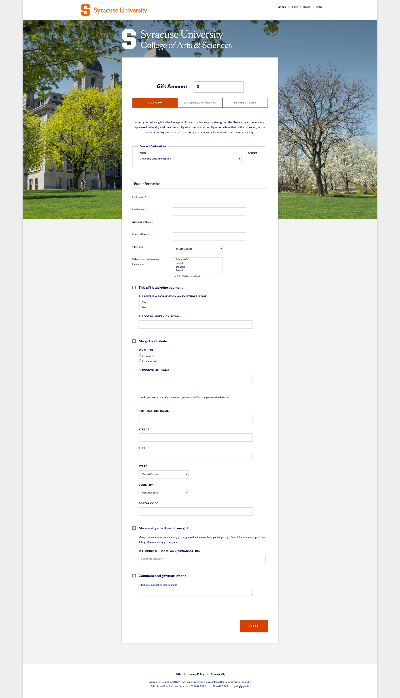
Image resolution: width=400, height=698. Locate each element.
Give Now (155, 103)
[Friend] (197, 271)
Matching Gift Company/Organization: (170, 551)
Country (146, 485)
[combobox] (202, 559)
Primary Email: (140, 234)
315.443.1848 (220, 686)
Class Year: (138, 247)
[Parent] (197, 263)
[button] (202, 559)
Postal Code (149, 503)
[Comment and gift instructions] (135, 576)
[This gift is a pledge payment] (135, 287)
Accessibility (218, 674)
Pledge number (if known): (160, 316)
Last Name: (138, 209)
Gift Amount (172, 86)
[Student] (197, 267)
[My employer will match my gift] (135, 528)
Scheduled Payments (200, 103)
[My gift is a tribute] (135, 341)
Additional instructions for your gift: (158, 585)
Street (144, 429)
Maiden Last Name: (142, 222)
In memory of (149, 361)
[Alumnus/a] (197, 259)
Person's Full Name (154, 370)
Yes (144, 302)
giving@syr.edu (241, 686)
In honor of (148, 356)
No (144, 307)
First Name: (138, 197)
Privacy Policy (196, 674)
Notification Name (154, 411)
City (142, 448)
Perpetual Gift (245, 103)
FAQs (178, 674)
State (143, 466)
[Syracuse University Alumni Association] (139, 10)
